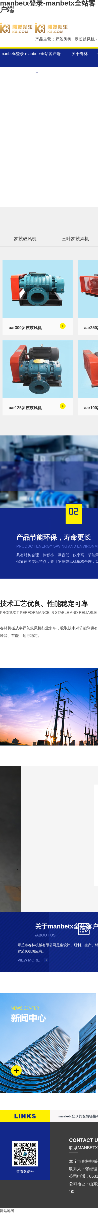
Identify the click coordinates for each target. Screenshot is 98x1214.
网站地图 (7, 1211)
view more (29, 960)
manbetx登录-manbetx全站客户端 (31, 54)
